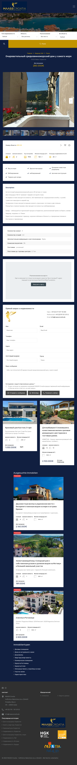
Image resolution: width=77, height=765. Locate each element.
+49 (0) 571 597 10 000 (58, 312)
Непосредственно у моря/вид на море (28, 669)
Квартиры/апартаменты (23, 658)
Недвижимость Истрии (11, 741)
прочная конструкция (59, 173)
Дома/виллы (19, 655)
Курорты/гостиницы (22, 663)
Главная (29, 53)
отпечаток (45, 695)
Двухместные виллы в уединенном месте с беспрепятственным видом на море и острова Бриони (36, 506)
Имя (7, 326)
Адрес (8, 346)
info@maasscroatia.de (58, 317)
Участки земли (20, 672)
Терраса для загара (14, 177)
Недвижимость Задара (11, 744)
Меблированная (13, 173)
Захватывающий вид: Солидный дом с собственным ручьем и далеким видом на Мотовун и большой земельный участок (38, 563)
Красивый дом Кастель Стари (18, 428)
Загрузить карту (38, 284)
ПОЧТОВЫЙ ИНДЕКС (13, 356)
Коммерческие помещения (23, 660)
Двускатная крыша (36, 168)
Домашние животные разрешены (59, 168)
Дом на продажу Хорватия (12, 721)
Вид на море (12, 168)
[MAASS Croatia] (29, 6)
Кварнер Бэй (39, 53)
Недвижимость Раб (9, 738)
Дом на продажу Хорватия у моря (14, 734)
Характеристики (20, 674)
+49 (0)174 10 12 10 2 (62, 314)
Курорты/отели (20, 666)
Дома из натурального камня (24, 652)
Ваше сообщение (11, 366)
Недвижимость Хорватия (11, 731)
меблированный (35, 173)
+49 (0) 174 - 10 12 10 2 (12, 709)
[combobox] (9, 37)
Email (41, 326)
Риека (48, 53)
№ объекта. (63, 33)
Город (42, 356)
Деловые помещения (21, 649)
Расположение (45, 33)
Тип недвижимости (8, 33)
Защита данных (64, 695)
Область (23, 33)
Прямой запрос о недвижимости (20, 308)
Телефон (8, 336)
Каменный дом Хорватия (11, 728)
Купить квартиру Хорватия (12, 725)
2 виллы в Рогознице (25, 618)
